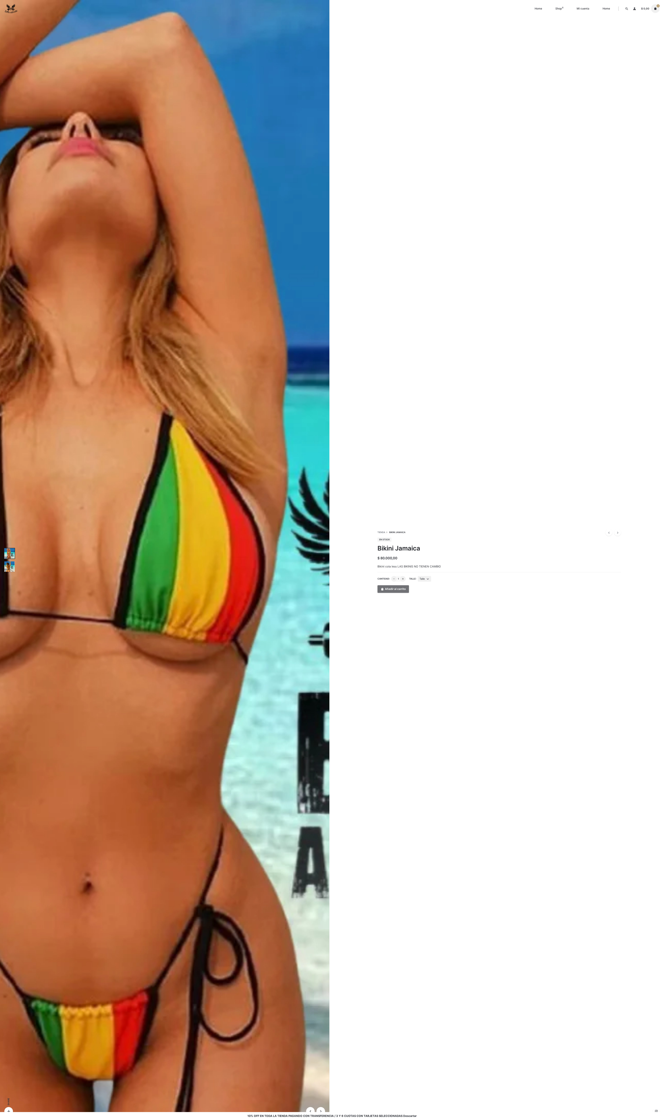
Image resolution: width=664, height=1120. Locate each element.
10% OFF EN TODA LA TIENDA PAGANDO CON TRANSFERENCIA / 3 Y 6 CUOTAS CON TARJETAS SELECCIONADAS (325, 1116)
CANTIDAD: (383, 578)
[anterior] (608, 532)
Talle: (412, 578)
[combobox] (424, 579)
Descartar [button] (410, 1116)
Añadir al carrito (395, 589)
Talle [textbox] (422, 578)
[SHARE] (8, 1111)
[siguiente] (617, 532)
